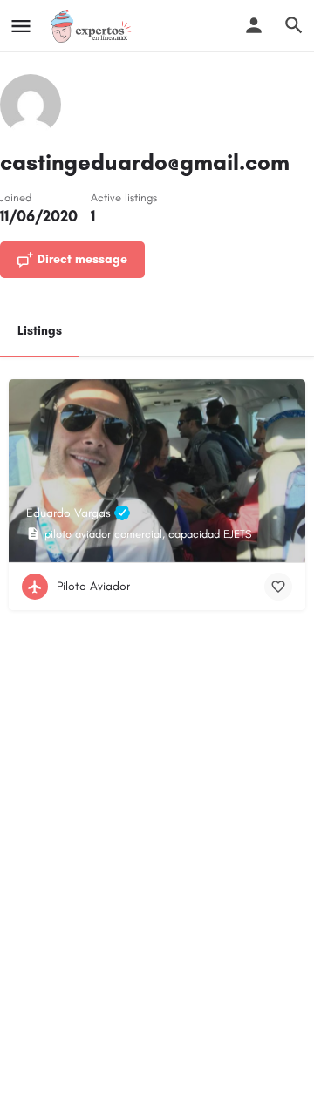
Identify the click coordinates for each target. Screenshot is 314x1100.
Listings (39, 330)
